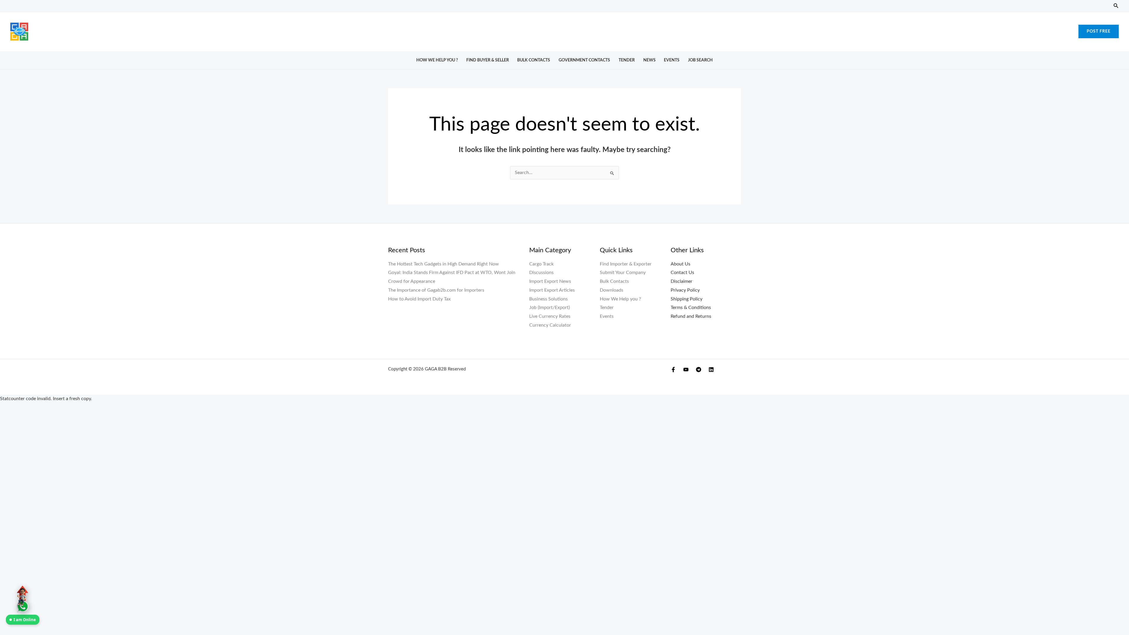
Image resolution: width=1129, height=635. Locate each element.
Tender (627, 60)
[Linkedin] (711, 369)
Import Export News (550, 281)
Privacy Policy (685, 290)
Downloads (611, 290)
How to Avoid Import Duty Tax (419, 299)
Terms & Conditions (691, 307)
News (649, 60)
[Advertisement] (564, 30)
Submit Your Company (623, 272)
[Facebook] (673, 369)
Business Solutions (548, 299)
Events (671, 60)
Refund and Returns (691, 316)
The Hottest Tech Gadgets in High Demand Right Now (443, 264)
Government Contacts (584, 60)
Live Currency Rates (549, 316)
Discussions (541, 272)
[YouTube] (686, 369)
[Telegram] (698, 369)
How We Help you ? (437, 60)
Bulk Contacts (533, 60)
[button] (1116, 6)
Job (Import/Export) (549, 307)
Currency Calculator (550, 325)
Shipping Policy (686, 299)
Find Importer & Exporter (626, 264)
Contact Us (682, 272)
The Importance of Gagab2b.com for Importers (436, 290)
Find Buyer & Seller (487, 60)
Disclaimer (681, 281)
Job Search (700, 60)
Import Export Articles (552, 290)
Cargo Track (541, 264)
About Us (680, 264)
